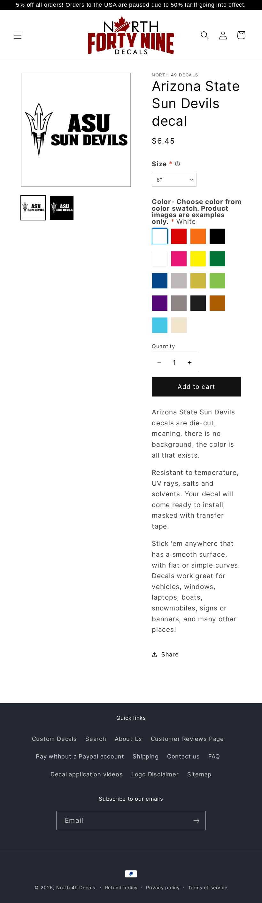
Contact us (183, 756)
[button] (17, 35)
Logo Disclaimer (155, 774)
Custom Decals (54, 738)
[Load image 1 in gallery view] (33, 207)
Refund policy (121, 887)
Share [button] (170, 654)
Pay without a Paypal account (80, 756)
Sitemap (199, 774)
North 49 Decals (75, 887)
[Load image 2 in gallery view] (62, 207)
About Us (128, 738)
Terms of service (208, 887)
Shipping (145, 756)
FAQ (214, 756)
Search (95, 738)
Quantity (163, 346)
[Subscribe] (196, 820)
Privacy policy (163, 887)
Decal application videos (86, 774)
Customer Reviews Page (187, 738)
